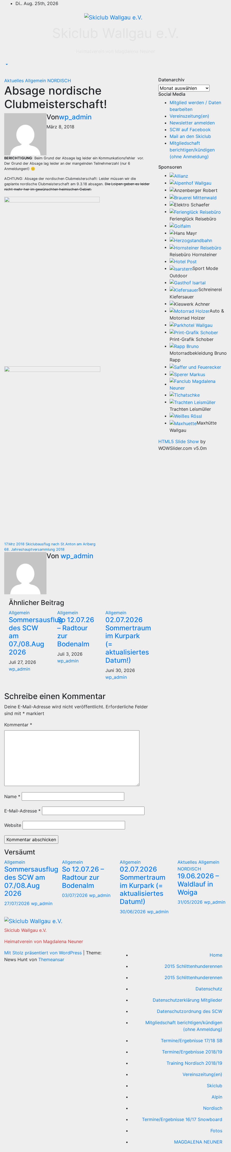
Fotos (216, 1130)
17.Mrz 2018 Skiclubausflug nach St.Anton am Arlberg (49, 544)
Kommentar (18, 724)
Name (12, 796)
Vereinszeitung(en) (189, 116)
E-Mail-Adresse (22, 811)
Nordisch (212, 1108)
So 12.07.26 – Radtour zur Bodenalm (75, 632)
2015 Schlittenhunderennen (193, 966)
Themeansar (51, 959)
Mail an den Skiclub (190, 136)
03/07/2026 (75, 895)
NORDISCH (59, 80)
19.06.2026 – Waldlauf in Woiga (198, 884)
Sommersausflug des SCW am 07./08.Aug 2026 (31, 881)
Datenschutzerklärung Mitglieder (187, 1000)
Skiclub (214, 1085)
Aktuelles (14, 80)
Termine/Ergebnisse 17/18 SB (191, 1040)
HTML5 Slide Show (178, 441)
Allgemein (36, 80)
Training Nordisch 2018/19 (194, 1063)
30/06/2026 (133, 911)
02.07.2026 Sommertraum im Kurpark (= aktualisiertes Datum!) (128, 640)
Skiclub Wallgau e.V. (115, 33)
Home (216, 955)
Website (12, 825)
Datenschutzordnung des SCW (189, 1011)
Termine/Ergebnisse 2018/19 (192, 1052)
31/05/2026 (190, 902)
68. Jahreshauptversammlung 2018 (34, 549)
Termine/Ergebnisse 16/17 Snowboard (182, 1119)
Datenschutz (209, 989)
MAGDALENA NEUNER (198, 1142)
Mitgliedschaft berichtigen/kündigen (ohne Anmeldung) (192, 149)
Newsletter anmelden (192, 123)
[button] (6, 65)
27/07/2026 (17, 903)
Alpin (217, 1097)
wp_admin (75, 117)
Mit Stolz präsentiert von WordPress (43, 952)
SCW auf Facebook (190, 129)
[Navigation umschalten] (8, 73)
